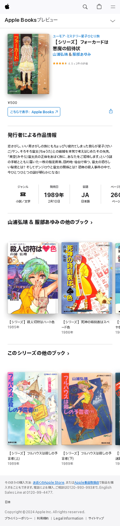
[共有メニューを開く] (110, 112)
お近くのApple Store (48, 483)
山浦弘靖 (60, 54)
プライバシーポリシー (18, 518)
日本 (7, 502)
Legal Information (68, 518)
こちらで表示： (32, 112)
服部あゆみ (82, 54)
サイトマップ (96, 518)
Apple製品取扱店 (86, 483)
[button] (85, 7)
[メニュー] (113, 7)
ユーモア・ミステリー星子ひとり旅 (76, 36)
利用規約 (43, 518)
